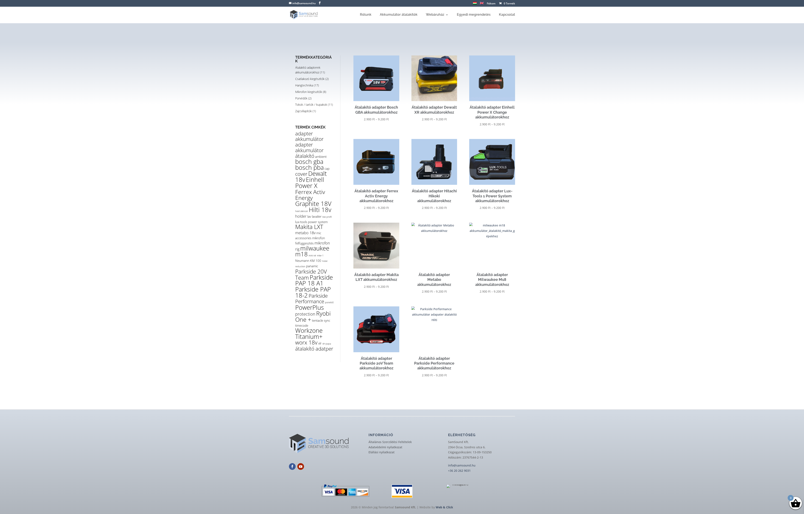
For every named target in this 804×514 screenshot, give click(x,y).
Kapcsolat (507, 15)
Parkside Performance (311, 298)
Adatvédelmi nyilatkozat (385, 447)
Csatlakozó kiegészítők (310, 79)
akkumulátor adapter (309, 142)
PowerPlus (309, 307)
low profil (327, 216)
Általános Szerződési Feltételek (390, 442)
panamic (312, 266)
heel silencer (301, 211)
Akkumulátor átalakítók (398, 15)
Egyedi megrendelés (474, 15)
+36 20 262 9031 (459, 471)
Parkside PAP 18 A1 (314, 280)
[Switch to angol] (482, 4)
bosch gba (309, 161)
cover (301, 174)
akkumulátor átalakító (309, 153)
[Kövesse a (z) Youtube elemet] (300, 466)
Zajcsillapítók (303, 111)
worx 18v (306, 342)
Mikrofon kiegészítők (308, 92)
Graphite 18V (313, 203)
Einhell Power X (309, 182)
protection (305, 314)
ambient (321, 156)
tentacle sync (321, 320)
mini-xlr (312, 255)
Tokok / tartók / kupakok (311, 105)
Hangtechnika (304, 85)
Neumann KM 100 (308, 260)
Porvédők (301, 98)
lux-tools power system (311, 222)
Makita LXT (309, 227)
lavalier (317, 216)
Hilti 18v (320, 210)
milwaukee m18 (312, 251)
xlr (320, 343)
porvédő (329, 302)
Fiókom (491, 3)
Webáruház (435, 15)
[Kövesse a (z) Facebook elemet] (292, 466)
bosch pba (309, 167)
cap (327, 168)
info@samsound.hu (461, 465)
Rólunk (365, 15)
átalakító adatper (314, 348)
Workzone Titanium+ (309, 333)
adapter (304, 133)
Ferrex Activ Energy (310, 195)
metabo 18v (305, 232)
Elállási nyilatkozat (381, 452)
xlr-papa (326, 343)
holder (301, 216)
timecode (301, 325)
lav (309, 216)
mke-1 (320, 255)
